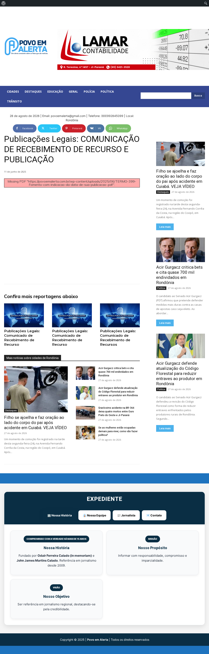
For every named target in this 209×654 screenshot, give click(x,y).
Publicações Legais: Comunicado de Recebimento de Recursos (118, 338)
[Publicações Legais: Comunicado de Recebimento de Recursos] (120, 315)
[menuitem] (3, 3)
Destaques (11, 410)
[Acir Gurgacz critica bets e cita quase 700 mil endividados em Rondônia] (85, 373)
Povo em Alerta (97, 639)
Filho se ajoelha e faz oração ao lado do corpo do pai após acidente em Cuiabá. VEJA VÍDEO (35, 422)
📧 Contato (154, 515)
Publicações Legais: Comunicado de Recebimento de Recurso (22, 338)
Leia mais (165, 226)
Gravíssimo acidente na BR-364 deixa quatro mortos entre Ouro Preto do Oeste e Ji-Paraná (116, 411)
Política (161, 288)
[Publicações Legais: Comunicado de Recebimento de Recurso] (24, 315)
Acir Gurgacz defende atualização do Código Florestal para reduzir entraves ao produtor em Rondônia (118, 392)
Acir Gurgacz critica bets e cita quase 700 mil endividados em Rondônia (116, 372)
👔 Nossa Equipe (94, 515)
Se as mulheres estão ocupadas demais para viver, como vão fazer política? (118, 431)
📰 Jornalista (126, 515)
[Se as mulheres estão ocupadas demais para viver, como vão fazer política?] (85, 432)
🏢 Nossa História (59, 515)
